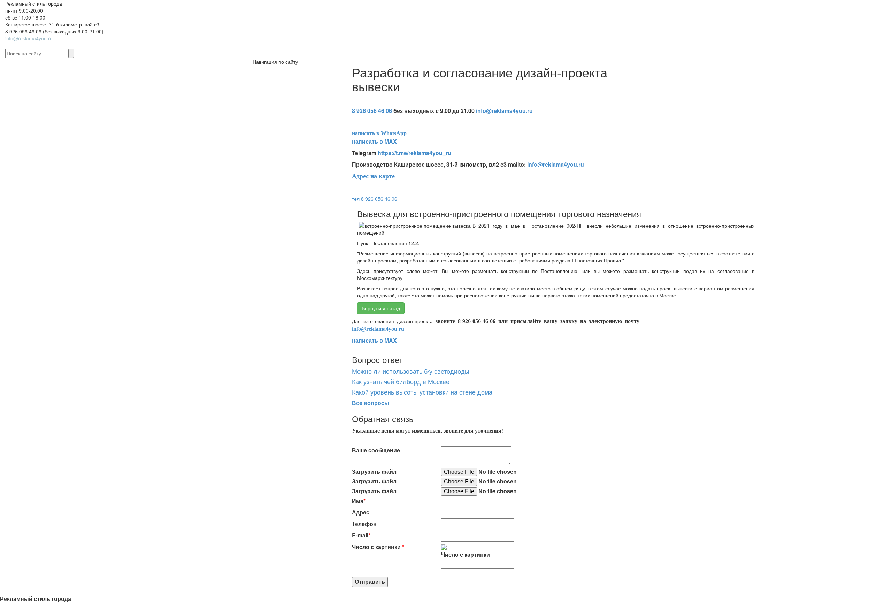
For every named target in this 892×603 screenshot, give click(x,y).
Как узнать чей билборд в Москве (400, 381)
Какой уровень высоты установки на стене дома (422, 391)
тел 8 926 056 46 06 (374, 198)
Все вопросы (370, 403)
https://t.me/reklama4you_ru (414, 153)
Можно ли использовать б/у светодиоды (410, 370)
